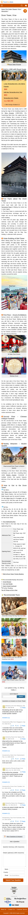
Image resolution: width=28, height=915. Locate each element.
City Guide (9, 9)
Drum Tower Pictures (15, 64)
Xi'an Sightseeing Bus (9, 521)
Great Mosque (7, 582)
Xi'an (19, 9)
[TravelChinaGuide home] (7, 2)
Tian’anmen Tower (6, 207)
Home (3, 9)
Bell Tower (17, 242)
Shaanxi (15, 9)
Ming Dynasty (9, 113)
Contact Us (11, 909)
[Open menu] (1, 5)
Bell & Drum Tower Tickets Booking (13, 574)
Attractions (4, 11)
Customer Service (22, 909)
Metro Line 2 (8, 492)
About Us (3, 909)
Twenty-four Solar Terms (19, 327)
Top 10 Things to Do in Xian (9, 590)
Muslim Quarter (11, 475)
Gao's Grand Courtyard (9, 586)
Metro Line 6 (10, 498)
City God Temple (8, 584)
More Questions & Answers (14, 836)
